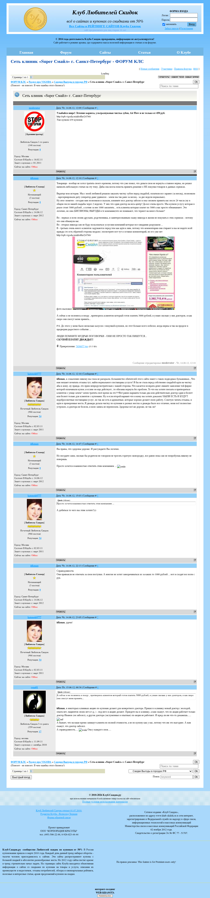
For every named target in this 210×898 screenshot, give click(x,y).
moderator (34, 108)
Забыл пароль (172, 28)
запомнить (171, 24)
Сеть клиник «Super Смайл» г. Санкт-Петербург (117, 82)
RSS (195, 68)
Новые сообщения (149, 68)
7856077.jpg (82, 346)
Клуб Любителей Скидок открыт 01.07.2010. (59, 810)
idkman (34, 178)
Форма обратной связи (59, 817)
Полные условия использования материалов (105, 801)
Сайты (105, 52)
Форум (65, 52)
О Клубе (184, 52)
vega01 (34, 687)
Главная (26, 52)
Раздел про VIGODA (40, 82)
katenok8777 (34, 373)
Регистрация (186, 28)
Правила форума (183, 68)
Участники (166, 68)
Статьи (144, 52)
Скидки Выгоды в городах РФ (70, 82)
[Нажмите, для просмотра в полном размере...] (123, 308)
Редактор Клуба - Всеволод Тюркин (58, 813)
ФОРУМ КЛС (18, 82)
